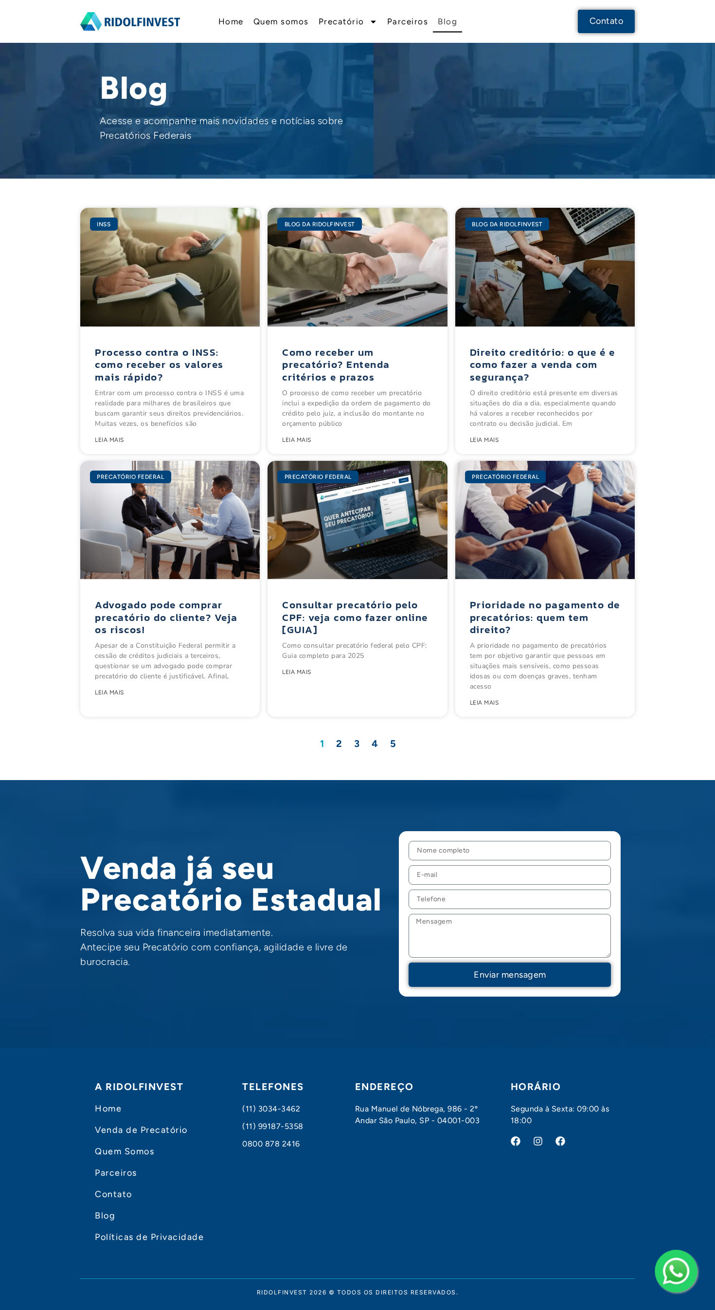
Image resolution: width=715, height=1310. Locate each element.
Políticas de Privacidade (149, 1237)
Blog (447, 21)
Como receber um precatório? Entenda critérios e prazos (336, 364)
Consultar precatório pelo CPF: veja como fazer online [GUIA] (355, 617)
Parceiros (408, 21)
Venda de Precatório (141, 1130)
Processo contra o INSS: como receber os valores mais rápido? (159, 364)
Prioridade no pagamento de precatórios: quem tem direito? (545, 617)
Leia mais (109, 440)
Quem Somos (124, 1151)
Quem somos (281, 21)
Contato (113, 1194)
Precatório (341, 21)
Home (231, 21)
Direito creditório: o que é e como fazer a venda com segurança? (542, 364)
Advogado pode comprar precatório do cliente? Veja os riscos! (166, 617)
